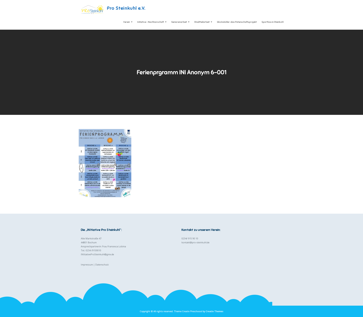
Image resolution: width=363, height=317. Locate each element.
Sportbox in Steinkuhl (273, 22)
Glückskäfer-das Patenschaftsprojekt (237, 22)
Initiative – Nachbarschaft (150, 22)
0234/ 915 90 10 (190, 238)
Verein (126, 22)
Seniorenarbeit (179, 22)
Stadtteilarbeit (202, 22)
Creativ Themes (214, 311)
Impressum (87, 264)
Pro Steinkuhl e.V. (126, 8)
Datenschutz (102, 264)
